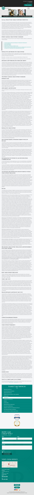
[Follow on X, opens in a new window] (19, 485)
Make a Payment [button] (28, 5)
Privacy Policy (14, 492)
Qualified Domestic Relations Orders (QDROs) (11, 394)
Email (18, 436)
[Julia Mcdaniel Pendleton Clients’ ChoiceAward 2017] (17, 419)
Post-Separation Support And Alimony (10, 409)
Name (3, 436)
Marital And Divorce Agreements (9, 404)
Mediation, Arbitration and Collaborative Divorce (12, 407)
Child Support (6, 397)
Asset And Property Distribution (9, 391)
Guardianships (6, 402)
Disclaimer (3, 450)
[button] (28, 8)
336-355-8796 (29, 3)
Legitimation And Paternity (8, 399)
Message (3, 444)
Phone (3, 440)
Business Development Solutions (20, 492)
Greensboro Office (4, 474)
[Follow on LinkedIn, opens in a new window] (17, 485)
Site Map (11, 492)
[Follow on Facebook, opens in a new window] (15, 485)
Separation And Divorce (8, 389)
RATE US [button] (17, 487)
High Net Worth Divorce (8, 392)
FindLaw (26, 492)
